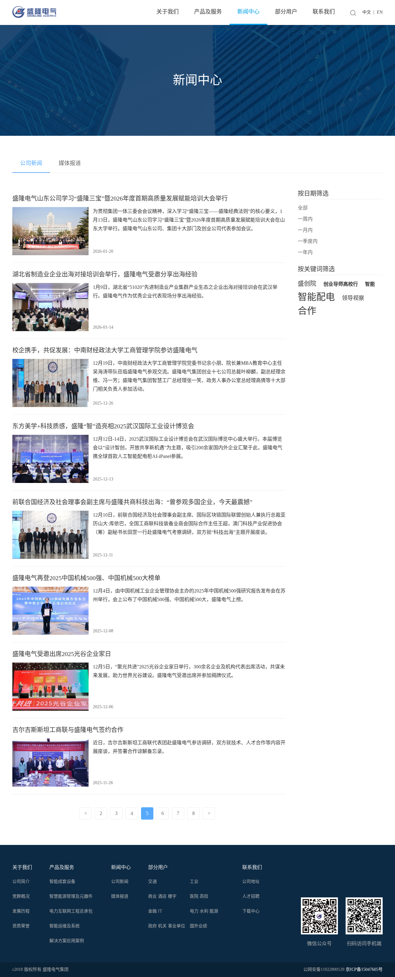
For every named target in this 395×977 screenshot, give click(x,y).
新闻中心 (121, 867)
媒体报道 (70, 163)
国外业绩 (198, 926)
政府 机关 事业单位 (166, 926)
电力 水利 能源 (204, 911)
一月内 (305, 230)
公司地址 (251, 881)
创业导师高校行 (340, 284)
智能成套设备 (62, 881)
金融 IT (155, 911)
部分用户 (158, 867)
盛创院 (307, 283)
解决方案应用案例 (66, 940)
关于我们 (22, 867)
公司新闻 (31, 163)
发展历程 (21, 911)
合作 (307, 311)
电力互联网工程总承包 (71, 911)
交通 (152, 881)
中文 (366, 12)
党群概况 (21, 896)
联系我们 (252, 867)
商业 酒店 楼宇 (162, 896)
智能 (370, 284)
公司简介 (21, 881)
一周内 (305, 219)
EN (380, 12)
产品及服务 (61, 867)
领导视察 (353, 298)
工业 (194, 881)
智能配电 (316, 297)
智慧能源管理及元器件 (71, 896)
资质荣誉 (21, 926)
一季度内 (308, 241)
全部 (303, 207)
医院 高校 (199, 896)
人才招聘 (251, 896)
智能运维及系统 (64, 926)
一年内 (305, 252)
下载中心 (251, 911)
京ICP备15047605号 (364, 969)
